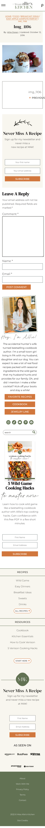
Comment (10, 214)
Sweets (22, 598)
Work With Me (22, 784)
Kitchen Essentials (22, 636)
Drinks (22, 604)
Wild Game (22, 580)
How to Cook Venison (22, 642)
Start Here (21, 661)
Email (7, 274)
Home (8, 16)
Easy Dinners (22, 586)
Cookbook (19, 404)
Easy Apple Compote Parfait (22, 19)
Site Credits (22, 820)
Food (16, 16)
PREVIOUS (38, 97)
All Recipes (21, 611)
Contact (22, 800)
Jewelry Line (20, 411)
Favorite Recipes (20, 396)
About (22, 778)
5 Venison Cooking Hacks (22, 648)
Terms (22, 795)
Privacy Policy (22, 789)
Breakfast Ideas (30, 16)
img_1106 (34, 92)
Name (7, 261)
